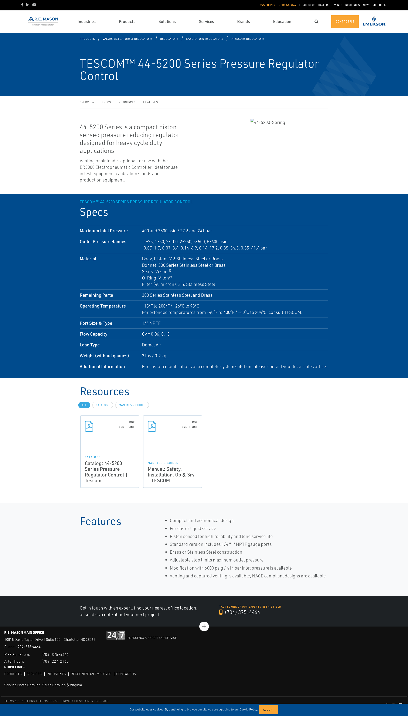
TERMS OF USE (48, 701)
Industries (56, 674)
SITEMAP (102, 701)
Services (34, 674)
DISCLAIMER (84, 701)
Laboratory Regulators (204, 38)
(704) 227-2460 (55, 661)
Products (87, 38)
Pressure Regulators (247, 38)
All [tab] (84, 405)
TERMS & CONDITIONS (19, 701)
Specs (106, 102)
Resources (127, 102)
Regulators (169, 38)
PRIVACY (67, 701)
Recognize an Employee (91, 674)
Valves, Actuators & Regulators (127, 38)
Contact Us (126, 674)
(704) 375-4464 (242, 612)
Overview (87, 102)
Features (150, 102)
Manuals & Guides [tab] (132, 405)
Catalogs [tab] (102, 405)
